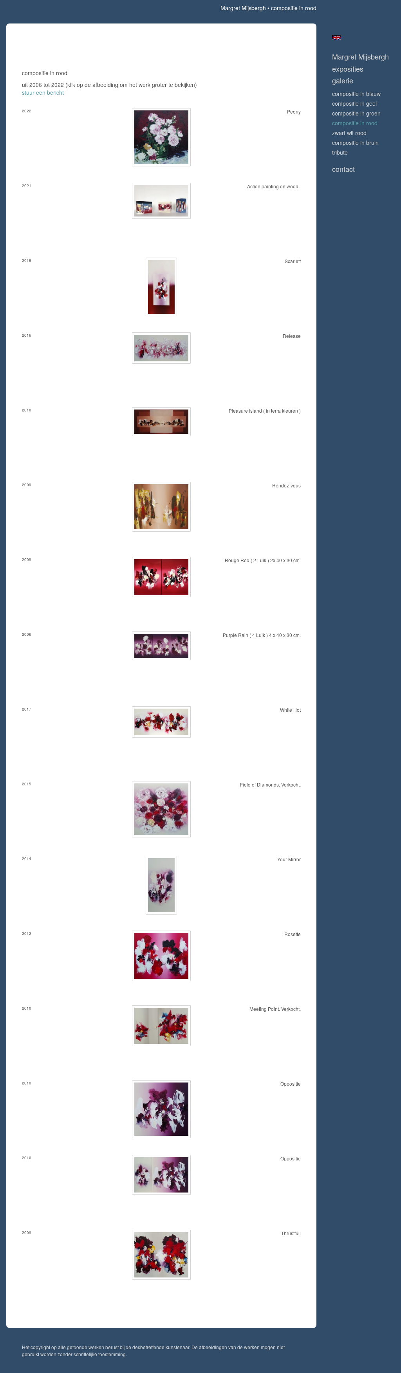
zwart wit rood (349, 133)
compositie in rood (355, 123)
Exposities (347, 69)
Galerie (342, 80)
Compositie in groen (356, 113)
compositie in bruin (355, 142)
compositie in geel (354, 103)
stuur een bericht (43, 92)
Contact (343, 169)
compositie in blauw (356, 93)
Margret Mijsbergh (243, 8)
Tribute (340, 152)
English (336, 37)
